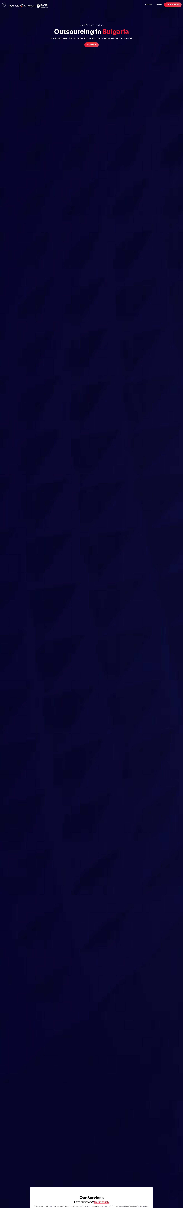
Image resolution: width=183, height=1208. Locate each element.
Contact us (91, 45)
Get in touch (101, 1202)
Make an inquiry (173, 5)
